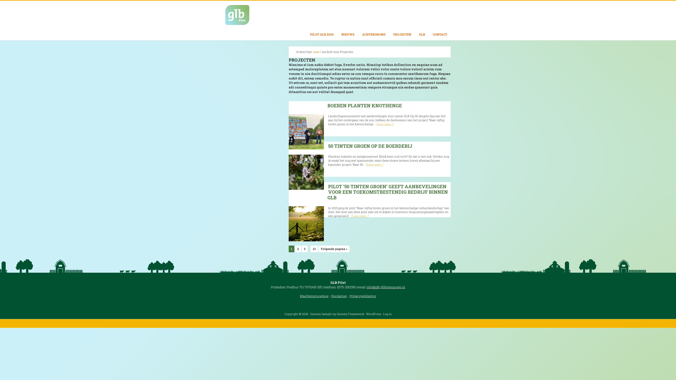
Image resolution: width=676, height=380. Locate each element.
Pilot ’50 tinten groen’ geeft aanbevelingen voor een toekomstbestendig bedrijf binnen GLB (387, 191)
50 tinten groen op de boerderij (370, 146)
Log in (387, 314)
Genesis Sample (321, 314)
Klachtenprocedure (314, 296)
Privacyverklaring (363, 296)
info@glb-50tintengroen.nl (386, 287)
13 (315, 249)
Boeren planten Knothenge (364, 106)
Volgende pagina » (333, 249)
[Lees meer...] (384, 124)
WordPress (373, 314)
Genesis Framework (350, 314)
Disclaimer (339, 296)
